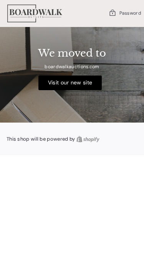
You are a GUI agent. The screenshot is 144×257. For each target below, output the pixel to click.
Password (130, 13)
